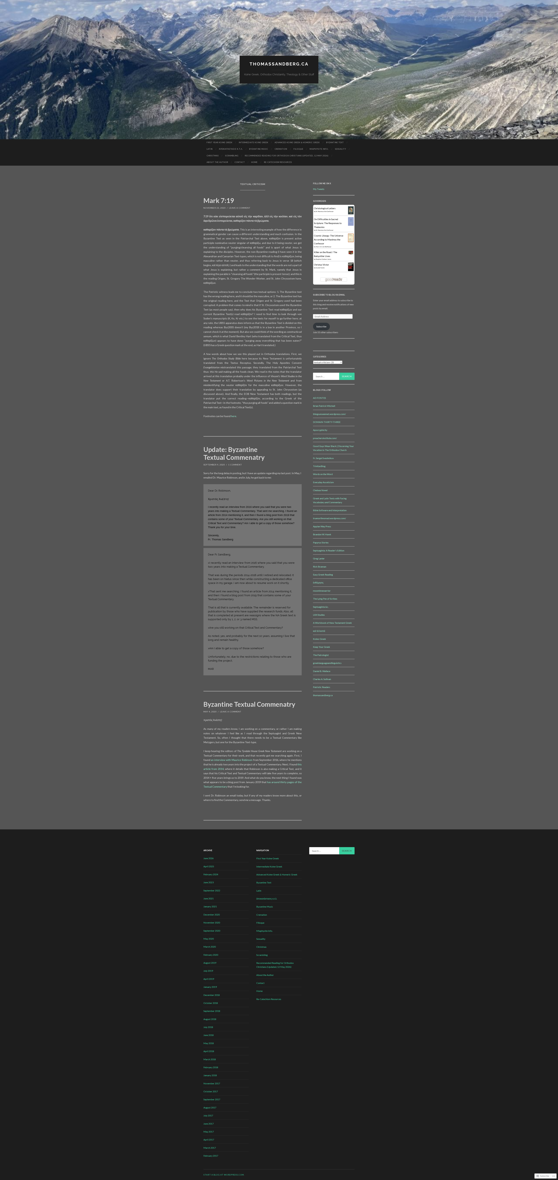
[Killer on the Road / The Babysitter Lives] (351, 253)
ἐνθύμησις (318, 582)
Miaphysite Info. (319, 149)
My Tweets (318, 189)
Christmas (213, 155)
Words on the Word (323, 474)
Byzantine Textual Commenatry (249, 704)
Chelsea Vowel (320, 490)
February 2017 (210, 1155)
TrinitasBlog (319, 466)
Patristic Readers (321, 687)
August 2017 (209, 1107)
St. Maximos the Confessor (324, 230)
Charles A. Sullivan (322, 679)
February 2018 (210, 1067)
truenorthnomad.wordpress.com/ (329, 518)
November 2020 (211, 922)
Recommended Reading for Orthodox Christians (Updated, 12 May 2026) (286, 155)
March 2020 (209, 946)
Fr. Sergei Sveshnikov (323, 458)
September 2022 (211, 890)
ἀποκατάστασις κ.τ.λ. (231, 149)
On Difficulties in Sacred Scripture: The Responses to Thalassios (328, 223)
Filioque (298, 149)
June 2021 (208, 898)
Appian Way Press (322, 526)
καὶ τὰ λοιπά (319, 630)
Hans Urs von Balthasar (323, 247)
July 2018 (208, 1027)
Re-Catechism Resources (278, 162)
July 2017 (208, 1115)
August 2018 (209, 1019)
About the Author (217, 162)
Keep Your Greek (321, 646)
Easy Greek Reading (323, 574)
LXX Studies (319, 614)
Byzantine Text (335, 142)
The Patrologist (321, 655)
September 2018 (211, 1011)
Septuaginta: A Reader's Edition (328, 550)
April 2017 (208, 1139)
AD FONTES (319, 397)
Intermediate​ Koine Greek (253, 142)
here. (234, 416)
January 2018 (210, 1075)
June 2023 (208, 882)
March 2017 (209, 1147)
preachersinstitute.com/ (325, 438)
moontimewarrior (322, 590)
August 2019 (209, 962)
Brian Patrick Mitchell (324, 405)
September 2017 (211, 1099)
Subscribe (321, 326)
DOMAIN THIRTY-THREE (326, 422)
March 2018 (209, 1059)
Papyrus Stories (321, 542)
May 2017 (208, 1131)
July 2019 (208, 970)
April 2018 (208, 1051)
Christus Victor (321, 264)
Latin (210, 149)
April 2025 (208, 866)
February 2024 (210, 874)
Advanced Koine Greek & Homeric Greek (297, 142)
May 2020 (208, 938)
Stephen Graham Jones (323, 259)
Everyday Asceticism (323, 482)
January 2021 (210, 906)
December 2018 (211, 995)
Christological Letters (325, 208)
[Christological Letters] (351, 213)
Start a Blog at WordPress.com (223, 1174)
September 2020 (211, 930)
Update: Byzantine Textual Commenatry (234, 453)
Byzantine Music (258, 149)
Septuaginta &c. (321, 606)
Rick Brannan (319, 566)
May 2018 (208, 1043)
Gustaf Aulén (320, 268)
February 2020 (210, 954)
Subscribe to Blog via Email (329, 295)
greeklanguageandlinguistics (327, 663)
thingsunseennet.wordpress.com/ (329, 414)
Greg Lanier (319, 558)
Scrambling (231, 155)
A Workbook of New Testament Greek (332, 622)
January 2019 (210, 986)
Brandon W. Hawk (322, 534)
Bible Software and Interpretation (330, 510)
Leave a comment (239, 208)
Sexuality (340, 149)
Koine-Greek (319, 638)
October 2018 (210, 1003)
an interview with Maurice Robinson (231, 759)
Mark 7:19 (218, 200)
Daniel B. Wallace (321, 671)
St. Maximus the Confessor (324, 211)
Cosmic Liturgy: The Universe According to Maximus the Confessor (328, 239)
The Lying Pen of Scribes (325, 598)
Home (254, 162)
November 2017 (211, 1083)
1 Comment (235, 464)
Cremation (281, 149)
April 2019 (208, 978)
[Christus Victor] (351, 270)
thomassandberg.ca (279, 63)
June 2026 (208, 858)
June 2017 (208, 1123)
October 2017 (210, 1091)
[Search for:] (334, 376)
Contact (240, 162)
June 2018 (208, 1035)
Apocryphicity (320, 430)
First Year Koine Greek (219, 142)
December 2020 (211, 914)
